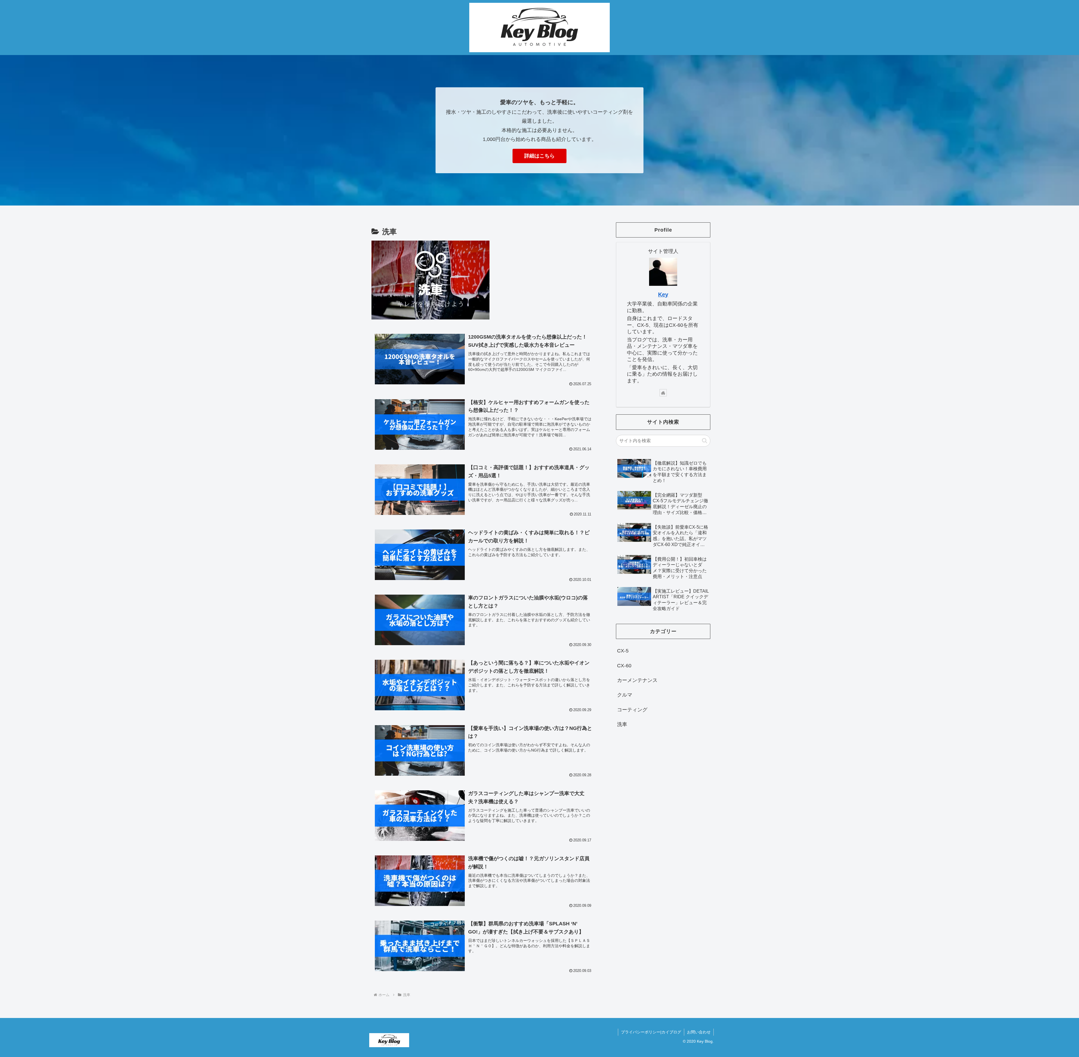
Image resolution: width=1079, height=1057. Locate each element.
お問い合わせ (699, 1032)
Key (663, 294)
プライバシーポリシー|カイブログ (651, 1032)
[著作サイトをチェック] (663, 392)
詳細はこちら (539, 156)
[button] (704, 440)
